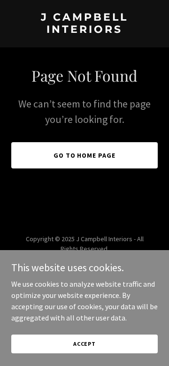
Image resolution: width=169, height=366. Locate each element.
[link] (84, 30)
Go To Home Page (85, 155)
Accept (84, 343)
